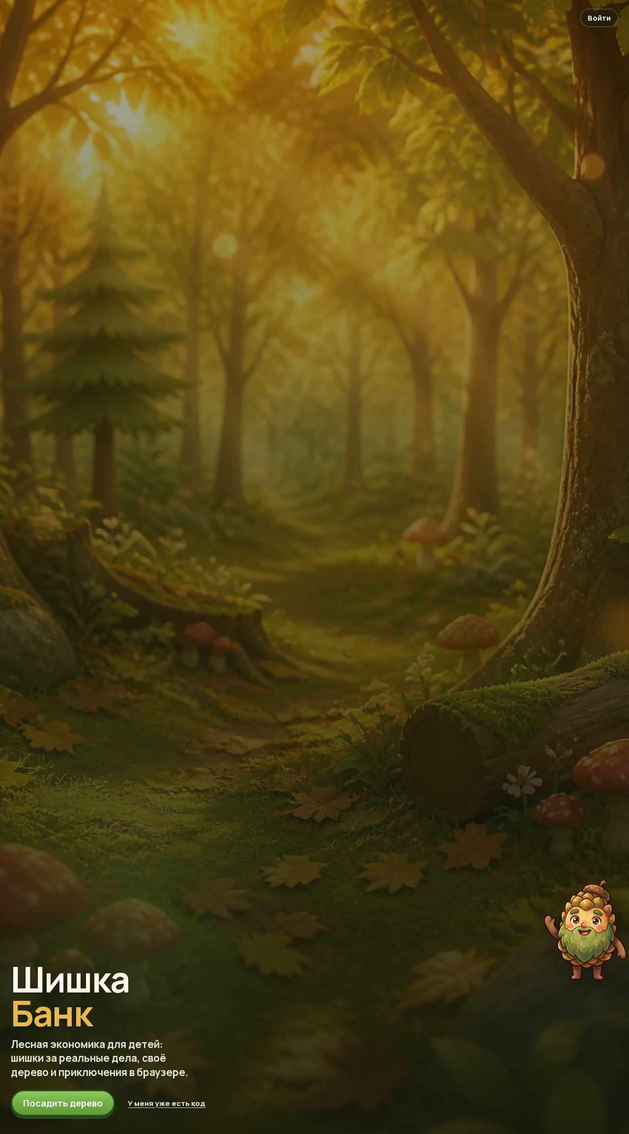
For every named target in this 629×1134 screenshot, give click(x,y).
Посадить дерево (63, 1103)
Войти (599, 18)
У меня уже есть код (166, 1103)
